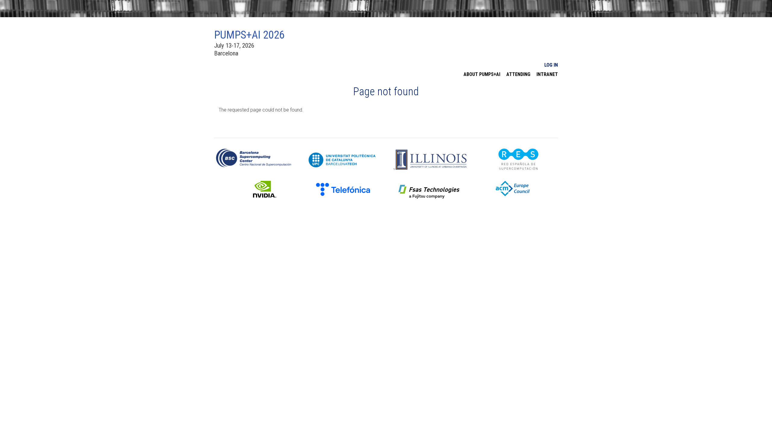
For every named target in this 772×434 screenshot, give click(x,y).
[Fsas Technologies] (429, 192)
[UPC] (342, 159)
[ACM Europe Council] (515, 188)
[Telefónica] (343, 188)
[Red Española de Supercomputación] (518, 159)
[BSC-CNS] (253, 157)
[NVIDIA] (257, 189)
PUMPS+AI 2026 (249, 35)
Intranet (547, 74)
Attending (518, 74)
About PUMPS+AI (482, 74)
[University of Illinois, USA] (430, 159)
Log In (551, 65)
